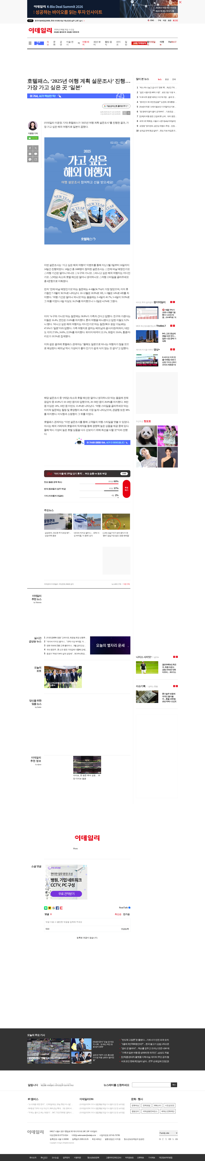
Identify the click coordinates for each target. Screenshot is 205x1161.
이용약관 (77, 1157)
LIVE (30, 21)
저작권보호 (129, 1157)
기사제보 (151, 1157)
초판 (169, 20)
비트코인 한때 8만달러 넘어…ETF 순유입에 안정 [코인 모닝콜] (148, 1061)
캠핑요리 (135, 1111)
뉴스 (159, 79)
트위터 (35, 148)
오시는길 (55, 1157)
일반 (126, 43)
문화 (54, 43)
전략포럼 (146, 1105)
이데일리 (54, 30)
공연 (61, 43)
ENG (152, 20)
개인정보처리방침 (165, 1157)
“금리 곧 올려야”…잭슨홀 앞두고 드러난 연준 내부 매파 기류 (147, 1048)
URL (35, 159)
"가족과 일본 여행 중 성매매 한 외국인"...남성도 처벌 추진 (146, 1053)
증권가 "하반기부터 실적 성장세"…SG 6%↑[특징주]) (65, 654)
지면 (164, 20)
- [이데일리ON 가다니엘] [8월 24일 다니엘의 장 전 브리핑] (101, 1108)
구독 (159, 20)
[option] (80, 20)
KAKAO (30, 159)
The (172, 42)
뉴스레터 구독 (116, 584)
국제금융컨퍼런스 (150, 1111)
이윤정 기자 (33, 133)
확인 (174, 1085)
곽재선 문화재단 (167, 1111)
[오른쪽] (80, 667)
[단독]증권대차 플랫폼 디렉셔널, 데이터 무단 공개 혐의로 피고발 (149, 1057)
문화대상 (135, 1105)
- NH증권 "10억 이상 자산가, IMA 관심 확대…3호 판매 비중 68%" (51, 1108)
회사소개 (32, 1157)
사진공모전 (169, 1105)
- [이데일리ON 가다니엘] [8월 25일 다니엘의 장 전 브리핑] (101, 1104)
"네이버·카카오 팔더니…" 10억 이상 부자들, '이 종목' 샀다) (68, 641)
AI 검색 (38, 43)
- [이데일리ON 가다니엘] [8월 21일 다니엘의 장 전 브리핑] (101, 1112)
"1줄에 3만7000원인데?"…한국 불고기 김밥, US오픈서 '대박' (147, 1044)
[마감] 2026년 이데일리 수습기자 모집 (56, 1086)
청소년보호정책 (93, 1157)
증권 (167, 79)
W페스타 (157, 1105)
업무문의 (66, 1157)
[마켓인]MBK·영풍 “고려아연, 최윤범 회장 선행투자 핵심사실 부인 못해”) (74, 638)
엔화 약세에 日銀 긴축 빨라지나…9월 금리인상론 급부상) (68, 645)
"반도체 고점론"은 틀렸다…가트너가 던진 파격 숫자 (144, 1040)
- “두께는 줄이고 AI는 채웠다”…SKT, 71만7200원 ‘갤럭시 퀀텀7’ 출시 (51, 1112)
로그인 (175, 20)
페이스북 (30, 148)
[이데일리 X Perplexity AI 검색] (78, 95)
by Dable (38, 707)
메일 (30, 154)
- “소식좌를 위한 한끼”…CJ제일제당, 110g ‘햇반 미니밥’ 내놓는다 (51, 1104)
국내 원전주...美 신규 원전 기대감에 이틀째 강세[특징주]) (68, 649)
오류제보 (140, 1157)
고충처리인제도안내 (113, 1157)
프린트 (35, 154)
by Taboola (37, 602)
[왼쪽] (77, 667)
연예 (174, 79)
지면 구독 (126, 584)
